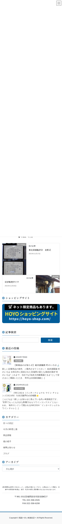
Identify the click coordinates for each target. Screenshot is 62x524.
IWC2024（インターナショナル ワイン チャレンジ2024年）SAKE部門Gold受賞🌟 (30, 394)
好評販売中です (12, 281)
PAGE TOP (57, 505)
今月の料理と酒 (10, 429)
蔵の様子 (7, 441)
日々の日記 (19, 388)
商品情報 (18, 361)
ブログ (6, 453)
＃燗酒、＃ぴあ (27, 237)
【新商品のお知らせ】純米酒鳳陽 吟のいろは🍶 (36, 365)
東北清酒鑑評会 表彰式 (40, 249)
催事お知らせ (9, 447)
